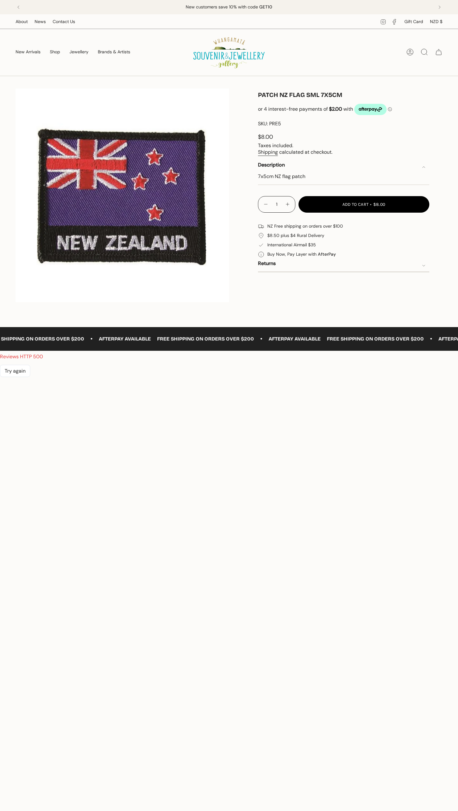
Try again (15, 371)
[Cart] (439, 52)
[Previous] (18, 7)
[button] (55, 52)
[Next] (439, 7)
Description (271, 165)
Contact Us (64, 21)
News (40, 21)
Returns (267, 263)
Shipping (268, 152)
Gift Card (413, 21)
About (22, 21)
